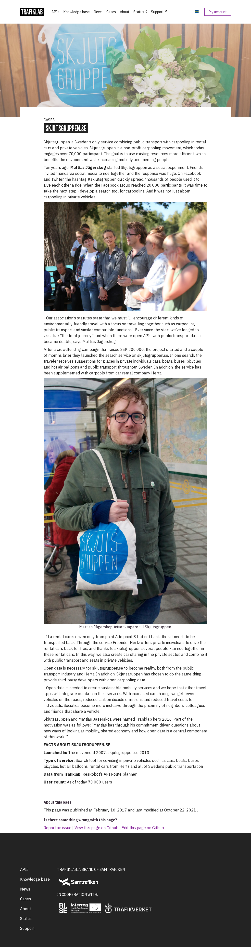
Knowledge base (76, 11)
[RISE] (63, 908)
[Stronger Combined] (86, 908)
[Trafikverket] (128, 908)
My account (218, 11)
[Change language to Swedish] (197, 12)
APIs (55, 11)
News (98, 11)
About (124, 11)
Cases (111, 11)
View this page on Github (96, 827)
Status (138, 11)
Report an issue (57, 827)
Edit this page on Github (143, 827)
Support (157, 11)
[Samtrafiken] (78, 882)
